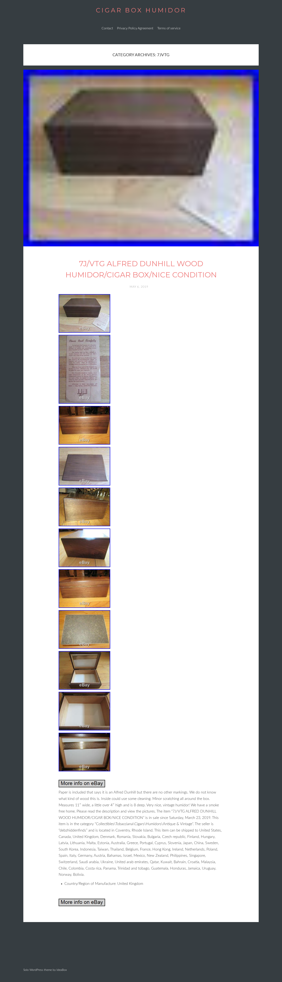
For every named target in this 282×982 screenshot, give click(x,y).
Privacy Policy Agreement (135, 28)
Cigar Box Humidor (141, 10)
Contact (107, 28)
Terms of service (168, 28)
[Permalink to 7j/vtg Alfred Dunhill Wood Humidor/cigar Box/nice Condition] (141, 245)
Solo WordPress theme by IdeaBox (45, 970)
